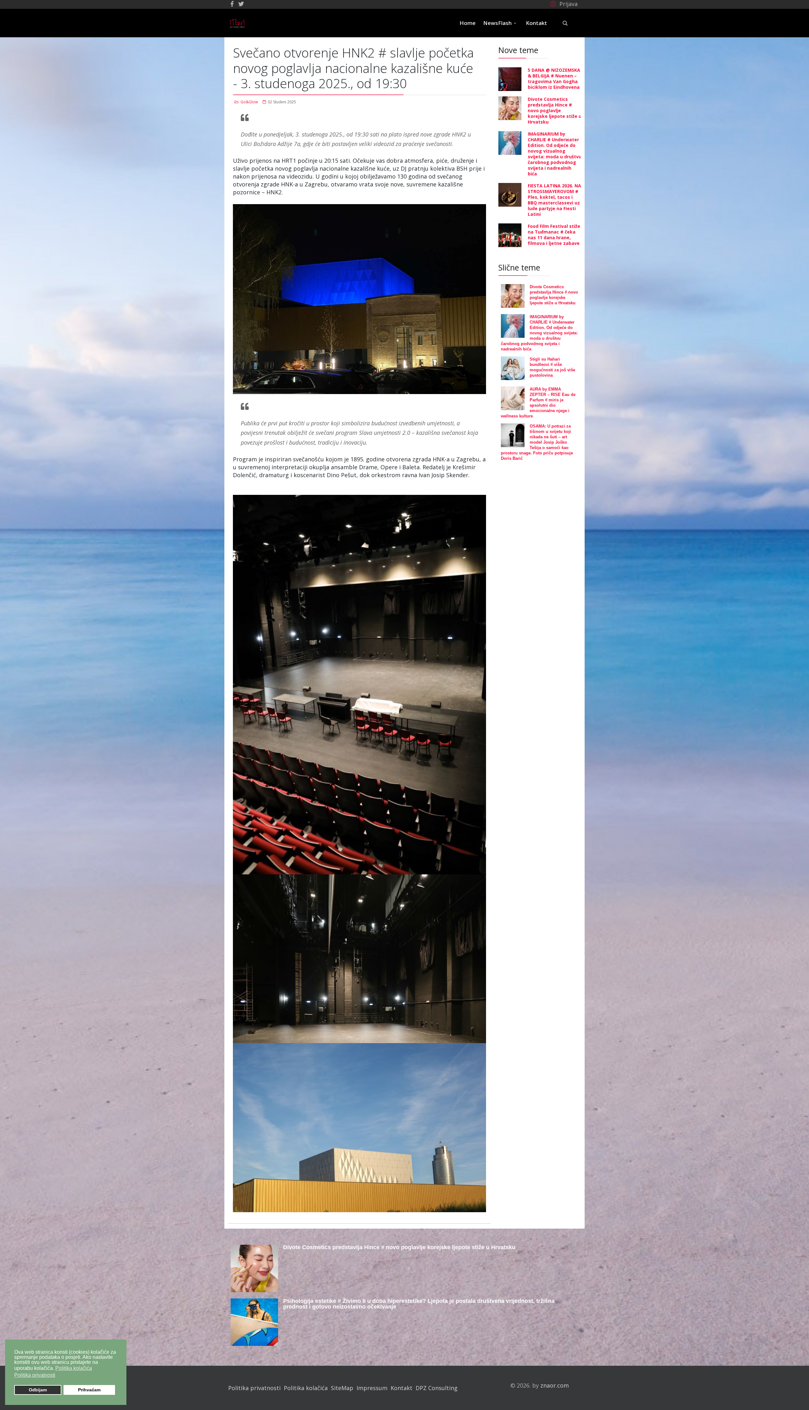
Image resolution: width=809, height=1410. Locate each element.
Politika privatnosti (254, 1388)
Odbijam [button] (38, 1389)
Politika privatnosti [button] (34, 1375)
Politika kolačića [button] (73, 1368)
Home (467, 23)
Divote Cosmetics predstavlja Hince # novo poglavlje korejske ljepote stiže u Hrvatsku (554, 110)
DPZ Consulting (437, 1388)
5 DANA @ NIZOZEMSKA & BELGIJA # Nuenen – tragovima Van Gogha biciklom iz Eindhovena (554, 78)
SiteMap (342, 1388)
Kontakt (536, 23)
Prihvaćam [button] (89, 1389)
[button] (563, 3)
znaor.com (554, 1385)
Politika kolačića (306, 1388)
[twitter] (241, 4)
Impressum (371, 1388)
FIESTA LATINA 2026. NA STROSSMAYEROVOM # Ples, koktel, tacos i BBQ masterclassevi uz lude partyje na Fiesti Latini (554, 200)
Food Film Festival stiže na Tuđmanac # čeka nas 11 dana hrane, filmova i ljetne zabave (554, 234)
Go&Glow (249, 102)
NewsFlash (497, 23)
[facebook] (232, 4)
